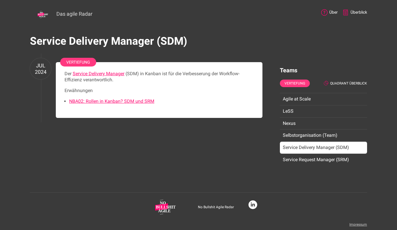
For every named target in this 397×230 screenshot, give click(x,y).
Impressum (358, 224)
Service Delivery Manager (98, 73)
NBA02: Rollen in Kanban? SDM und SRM (111, 101)
